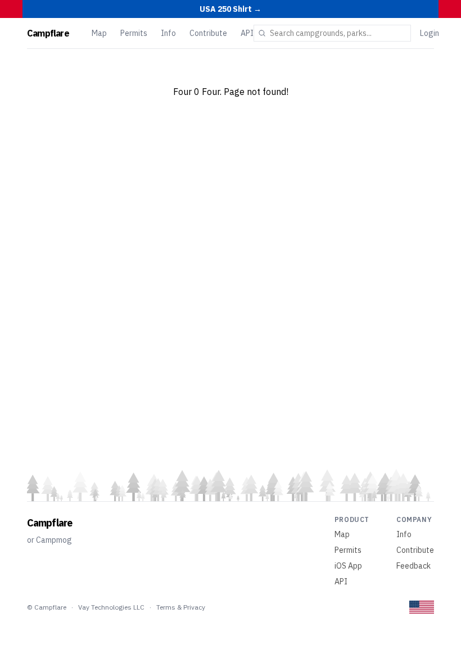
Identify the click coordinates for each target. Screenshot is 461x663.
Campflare (48, 33)
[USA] (421, 607)
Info (168, 33)
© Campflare (46, 607)
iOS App (348, 566)
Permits (133, 33)
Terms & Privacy (180, 607)
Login (429, 33)
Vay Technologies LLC (111, 607)
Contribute (208, 33)
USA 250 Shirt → (230, 9)
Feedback (413, 566)
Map (99, 33)
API (247, 33)
